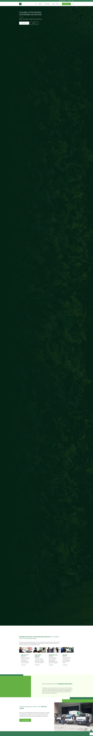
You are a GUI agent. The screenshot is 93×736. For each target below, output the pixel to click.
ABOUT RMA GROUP (25, 720)
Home (36, 3)
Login (72, 0)
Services (40, 3)
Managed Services (65, 655)
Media (58, 3)
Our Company (47, 3)
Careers (69, 0)
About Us (34, 23)
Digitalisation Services (24, 655)
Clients (53, 3)
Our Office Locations (62, 0)
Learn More (23, 664)
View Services (24, 23)
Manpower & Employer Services (38, 656)
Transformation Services (53, 655)
